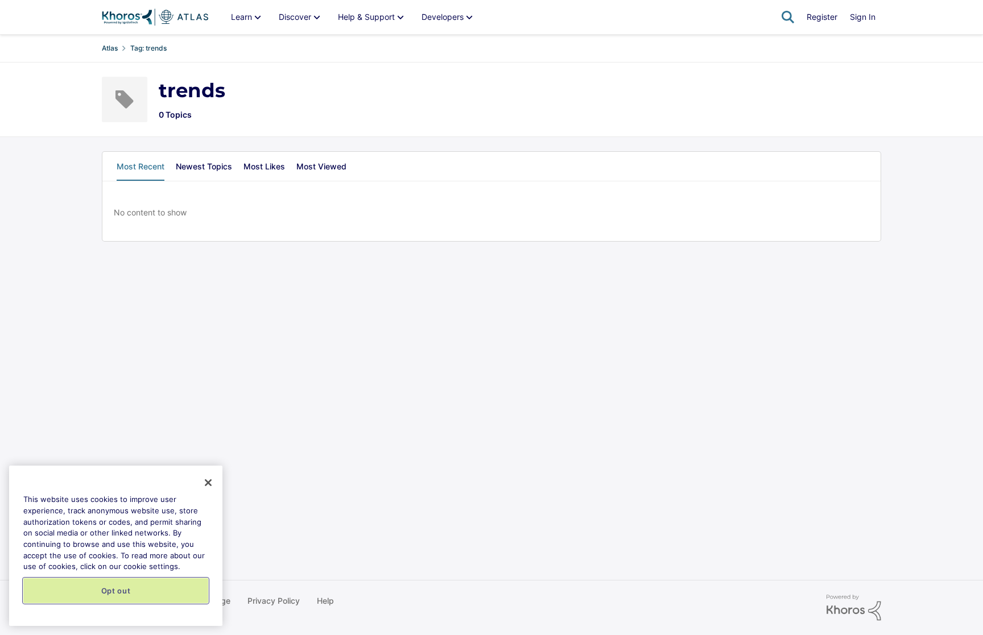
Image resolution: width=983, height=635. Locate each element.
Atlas (110, 48)
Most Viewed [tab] (321, 166)
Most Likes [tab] (264, 166)
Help (325, 600)
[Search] (788, 17)
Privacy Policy (273, 600)
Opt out (116, 590)
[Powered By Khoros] (854, 608)
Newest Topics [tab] (204, 166)
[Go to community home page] (155, 17)
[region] (115, 546)
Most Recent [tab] (140, 166)
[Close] (208, 482)
